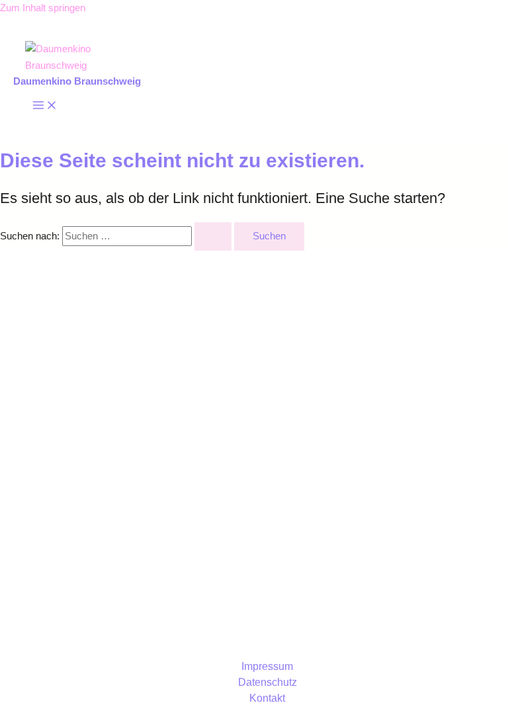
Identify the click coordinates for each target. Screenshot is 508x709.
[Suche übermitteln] (213, 236)
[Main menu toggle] (45, 106)
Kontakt (267, 698)
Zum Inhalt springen (42, 8)
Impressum (267, 666)
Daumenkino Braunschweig (77, 81)
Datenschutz (267, 682)
